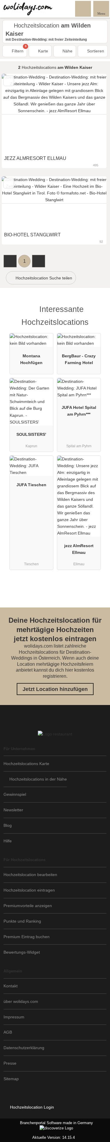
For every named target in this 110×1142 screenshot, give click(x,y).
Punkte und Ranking (22, 921)
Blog (8, 825)
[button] (10, 261)
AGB (8, 1032)
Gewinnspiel (15, 794)
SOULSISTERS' (31, 434)
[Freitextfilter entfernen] (83, 8)
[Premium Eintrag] (98, 310)
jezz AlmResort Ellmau (79, 549)
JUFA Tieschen (31, 484)
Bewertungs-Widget (22, 952)
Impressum (14, 1017)
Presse (10, 1063)
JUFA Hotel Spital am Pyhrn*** (79, 410)
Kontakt (11, 986)
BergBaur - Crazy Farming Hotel (79, 359)
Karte (42, 51)
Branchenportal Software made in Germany (46, 1126)
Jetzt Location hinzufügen (55, 689)
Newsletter (13, 810)
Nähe (66, 51)
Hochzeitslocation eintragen (29, 890)
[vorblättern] (91, 113)
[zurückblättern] (16, 113)
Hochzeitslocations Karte (26, 763)
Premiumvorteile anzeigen (28, 905)
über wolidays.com (21, 1001)
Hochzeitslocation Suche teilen (43, 278)
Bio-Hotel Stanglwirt (32, 234)
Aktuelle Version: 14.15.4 (53, 1137)
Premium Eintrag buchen (27, 936)
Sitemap (11, 1078)
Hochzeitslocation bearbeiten (30, 874)
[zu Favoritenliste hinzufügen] (8, 80)
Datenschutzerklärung (24, 1047)
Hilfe (8, 841)
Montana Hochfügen (31, 359)
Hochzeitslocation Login (31, 1107)
